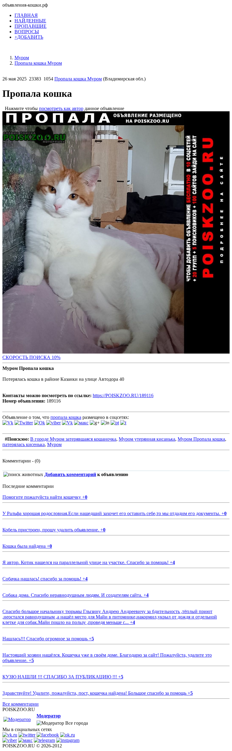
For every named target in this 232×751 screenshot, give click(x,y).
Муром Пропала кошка (201, 439)
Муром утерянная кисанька (147, 439)
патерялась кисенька (23, 444)
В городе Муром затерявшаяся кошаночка (73, 439)
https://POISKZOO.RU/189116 (123, 395)
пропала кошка (65, 417)
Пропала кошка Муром (78, 78)
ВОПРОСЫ (26, 31)
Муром (54, 444)
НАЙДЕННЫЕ (30, 20)
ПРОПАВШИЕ (30, 26)
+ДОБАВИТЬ (28, 37)
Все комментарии (20, 704)
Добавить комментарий (70, 474)
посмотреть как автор (61, 108)
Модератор (49, 715)
